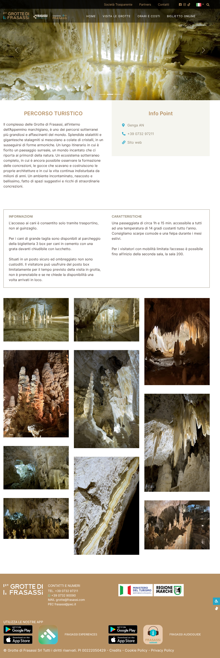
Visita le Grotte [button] (117, 16)
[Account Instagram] (184, 4)
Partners (145, 4)
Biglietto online (181, 16)
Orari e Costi (149, 16)
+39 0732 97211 (140, 134)
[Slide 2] (110, 94)
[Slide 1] (102, 94)
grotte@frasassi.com (70, 599)
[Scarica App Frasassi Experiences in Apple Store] (17, 639)
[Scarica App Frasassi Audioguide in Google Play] (123, 629)
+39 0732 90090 (63, 595)
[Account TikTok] (189, 4)
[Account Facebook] (180, 4)
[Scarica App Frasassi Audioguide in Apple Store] (122, 639)
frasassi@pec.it (65, 604)
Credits (115, 650)
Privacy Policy (162, 650)
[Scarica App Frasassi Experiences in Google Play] (18, 629)
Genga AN (135, 125)
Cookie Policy (136, 650)
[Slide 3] (118, 94)
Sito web (134, 142)
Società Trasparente (120, 4)
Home (91, 16)
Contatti (163, 4)
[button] (200, 4)
